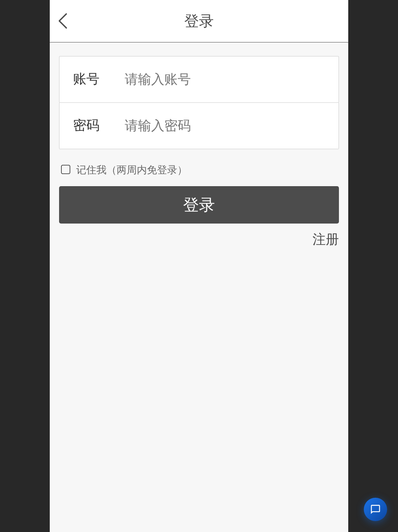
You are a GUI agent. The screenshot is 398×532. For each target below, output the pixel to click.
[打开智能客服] (375, 509)
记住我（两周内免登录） (131, 170)
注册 (325, 239)
